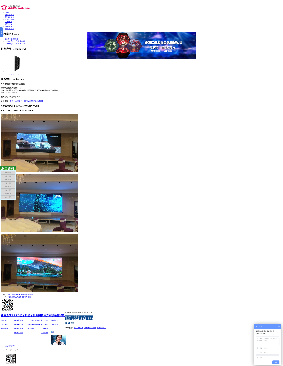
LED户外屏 (18, 324)
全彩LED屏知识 (34, 324)
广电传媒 (44, 329)
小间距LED (78, 328)
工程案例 (8, 22)
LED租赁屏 (18, 329)
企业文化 (4, 324)
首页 (7, 12)
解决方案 (8, 24)
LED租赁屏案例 (11, 39)
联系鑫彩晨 (9, 29)
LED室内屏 (18, 320)
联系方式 (54, 320)
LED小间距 (18, 333)
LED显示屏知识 (34, 320)
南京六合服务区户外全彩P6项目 (20, 294)
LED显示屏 (9, 17)
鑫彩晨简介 (9, 15)
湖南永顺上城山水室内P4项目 (19, 297)
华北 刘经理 (10, 346)
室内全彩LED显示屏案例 (15, 41)
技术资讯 (31, 329)
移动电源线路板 (90, 328)
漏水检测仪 (101, 328)
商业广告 (44, 320)
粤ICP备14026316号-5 (100, 312)
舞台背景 (44, 324)
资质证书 (4, 329)
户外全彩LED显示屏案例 (15, 44)
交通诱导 (44, 333)
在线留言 (54, 324)
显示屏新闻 (9, 19)
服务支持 (8, 26)
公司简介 (4, 320)
